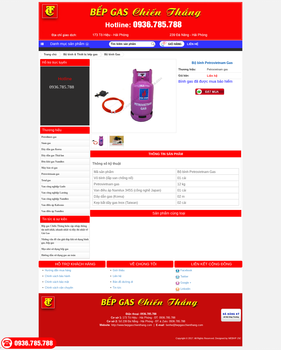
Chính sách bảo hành (57, 276)
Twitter (184, 276)
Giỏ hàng (174, 44)
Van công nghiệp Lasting (54, 192)
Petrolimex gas (49, 137)
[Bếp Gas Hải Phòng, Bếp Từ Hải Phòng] (140, 3)
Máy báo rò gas (49, 167)
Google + (185, 282)
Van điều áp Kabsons (52, 205)
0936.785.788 (61, 87)
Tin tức (117, 287)
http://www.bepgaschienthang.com (131, 325)
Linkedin (185, 288)
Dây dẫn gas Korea (51, 149)
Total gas (46, 180)
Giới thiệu (118, 270)
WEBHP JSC (234, 338)
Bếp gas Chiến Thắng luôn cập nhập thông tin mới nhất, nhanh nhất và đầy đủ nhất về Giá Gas (64, 229)
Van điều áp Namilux (52, 211)
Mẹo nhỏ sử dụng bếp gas (55, 249)
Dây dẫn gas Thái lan (52, 155)
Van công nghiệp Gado (53, 186)
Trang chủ (50, 54)
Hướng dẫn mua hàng (58, 270)
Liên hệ (192, 44)
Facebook (186, 270)
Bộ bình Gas (112, 54)
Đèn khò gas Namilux (52, 161)
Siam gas (46, 143)
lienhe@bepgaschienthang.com (184, 325)
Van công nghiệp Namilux (55, 198)
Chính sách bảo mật (57, 281)
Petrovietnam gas (50, 174)
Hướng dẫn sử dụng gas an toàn (58, 255)
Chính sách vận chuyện (59, 287)
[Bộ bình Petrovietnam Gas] (133, 60)
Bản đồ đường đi (123, 281)
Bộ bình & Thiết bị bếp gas (80, 54)
